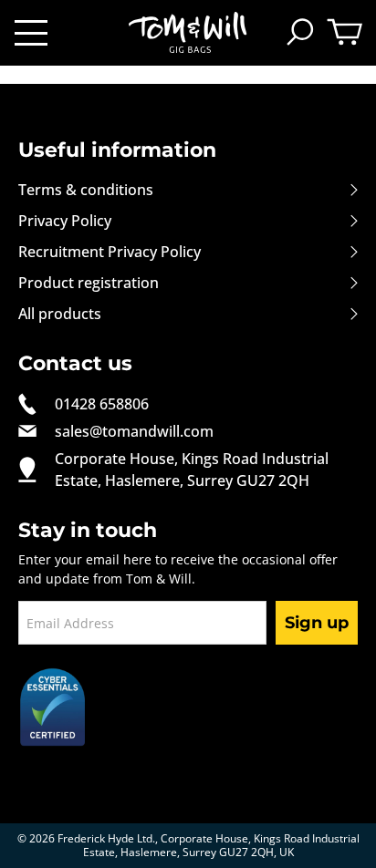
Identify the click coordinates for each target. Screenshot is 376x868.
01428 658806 (102, 404)
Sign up (317, 623)
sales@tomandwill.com (134, 431)
